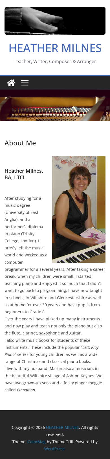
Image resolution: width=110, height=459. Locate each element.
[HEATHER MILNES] (11, 83)
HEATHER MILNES (55, 48)
